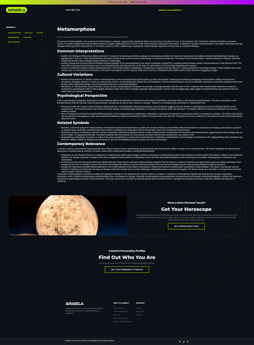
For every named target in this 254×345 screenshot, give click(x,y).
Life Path (40, 33)
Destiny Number (13, 37)
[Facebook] (188, 341)
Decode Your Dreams (169, 10)
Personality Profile (14, 33)
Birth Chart (29, 33)
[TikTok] (184, 341)
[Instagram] (180, 341)
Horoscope (27, 37)
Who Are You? (73, 10)
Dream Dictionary (14, 42)
